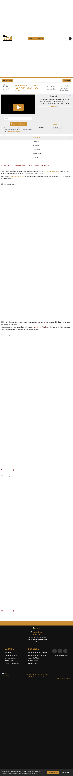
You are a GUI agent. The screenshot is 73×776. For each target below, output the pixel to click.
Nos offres (8, 652)
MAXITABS (9, 649)
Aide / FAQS (9, 661)
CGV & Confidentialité (12, 663)
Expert (67, 90)
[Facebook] (54, 651)
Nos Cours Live (33, 661)
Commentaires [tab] (36, 154)
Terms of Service (40, 676)
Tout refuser (65, 772)
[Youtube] (65, 651)
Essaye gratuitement (18, 124)
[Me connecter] (70, 38)
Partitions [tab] (36, 149)
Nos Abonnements (36, 39)
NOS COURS (33, 649)
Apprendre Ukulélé (34, 658)
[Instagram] (60, 651)
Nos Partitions (32, 663)
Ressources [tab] (36, 145)
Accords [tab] (36, 141)
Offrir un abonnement (11, 655)
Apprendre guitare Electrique (37, 655)
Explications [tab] (36, 137)
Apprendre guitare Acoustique (37, 652)
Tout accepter (53, 772)
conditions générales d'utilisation (14, 131)
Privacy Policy (32, 676)
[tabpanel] (36, 390)
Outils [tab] (36, 157)
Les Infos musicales (11, 658)
